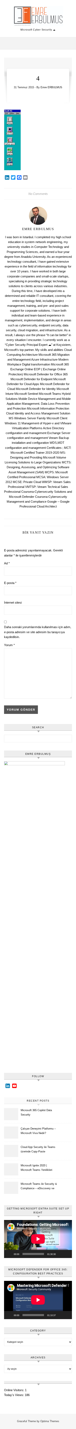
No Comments (38, 193)
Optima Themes (49, 1421)
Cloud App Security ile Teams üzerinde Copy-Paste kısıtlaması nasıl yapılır (38, 1150)
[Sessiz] (60, 1254)
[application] (38, 1239)
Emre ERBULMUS (51, 87)
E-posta (10, 583)
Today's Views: (14, 1395)
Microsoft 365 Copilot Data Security (36, 1112)
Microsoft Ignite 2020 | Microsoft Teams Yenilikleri (36, 1167)
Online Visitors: (14, 1390)
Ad (7, 563)
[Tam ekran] (67, 1254)
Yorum (9, 645)
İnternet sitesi (13, 602)
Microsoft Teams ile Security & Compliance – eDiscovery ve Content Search (39, 1186)
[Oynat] (9, 1254)
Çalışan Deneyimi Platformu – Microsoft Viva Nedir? (38, 1131)
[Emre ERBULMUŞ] (38, 17)
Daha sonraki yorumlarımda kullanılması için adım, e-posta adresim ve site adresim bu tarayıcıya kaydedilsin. (37, 632)
